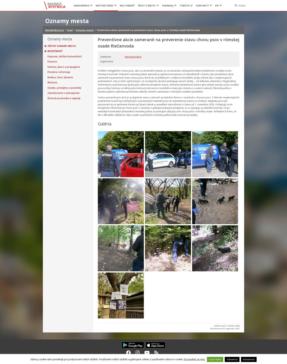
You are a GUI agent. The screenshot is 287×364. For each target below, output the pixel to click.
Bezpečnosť (55, 51)
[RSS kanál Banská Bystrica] (156, 352)
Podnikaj (167, 5)
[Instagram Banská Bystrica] (138, 352)
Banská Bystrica (55, 5)
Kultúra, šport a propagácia (64, 66)
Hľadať (241, 5)
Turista (185, 5)
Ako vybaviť (127, 5)
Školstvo (52, 82)
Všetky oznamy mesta (62, 46)
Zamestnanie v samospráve (64, 92)
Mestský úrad (104, 5)
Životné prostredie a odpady (64, 98)
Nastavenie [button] (249, 359)
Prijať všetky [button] (215, 359)
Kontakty (202, 5)
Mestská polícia (133, 56)
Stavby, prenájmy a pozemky (64, 87)
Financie (52, 61)
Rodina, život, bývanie (60, 77)
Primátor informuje (59, 72)
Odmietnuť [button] (232, 359)
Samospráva (81, 5)
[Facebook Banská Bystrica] (128, 352)
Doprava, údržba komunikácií (65, 56)
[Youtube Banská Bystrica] (147, 352)
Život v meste (147, 5)
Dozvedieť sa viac (194, 359)
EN (216, 5)
